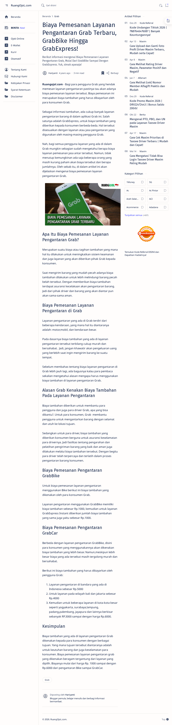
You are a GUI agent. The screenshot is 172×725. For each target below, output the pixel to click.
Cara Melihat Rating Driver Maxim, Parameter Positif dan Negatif (148, 67)
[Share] (112, 73)
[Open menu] (6, 5)
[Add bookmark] (102, 73)
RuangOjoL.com (21, 5)
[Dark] (160, 5)
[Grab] (47, 680)
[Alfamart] (142, 78)
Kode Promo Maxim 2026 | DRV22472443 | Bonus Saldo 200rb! (147, 104)
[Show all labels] (136, 215)
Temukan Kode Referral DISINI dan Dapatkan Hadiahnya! (142, 253)
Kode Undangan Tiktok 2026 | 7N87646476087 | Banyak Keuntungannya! (148, 31)
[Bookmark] (167, 5)
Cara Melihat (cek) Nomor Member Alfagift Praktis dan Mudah (147, 86)
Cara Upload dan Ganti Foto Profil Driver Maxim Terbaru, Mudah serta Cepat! (147, 49)
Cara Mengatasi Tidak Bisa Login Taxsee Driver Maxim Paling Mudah (146, 159)
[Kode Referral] (146, 23)
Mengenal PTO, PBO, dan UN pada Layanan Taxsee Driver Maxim (147, 122)
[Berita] (142, 114)
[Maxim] (142, 41)
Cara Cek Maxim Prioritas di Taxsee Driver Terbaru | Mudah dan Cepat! (149, 141)
